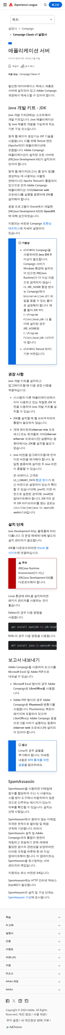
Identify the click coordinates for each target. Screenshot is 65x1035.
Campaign (28, 28)
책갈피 (15, 66)
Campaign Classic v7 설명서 (30, 34)
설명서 (12, 28)
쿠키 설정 (12, 1020)
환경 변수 (42, 480)
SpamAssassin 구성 (19, 897)
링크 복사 (29, 66)
